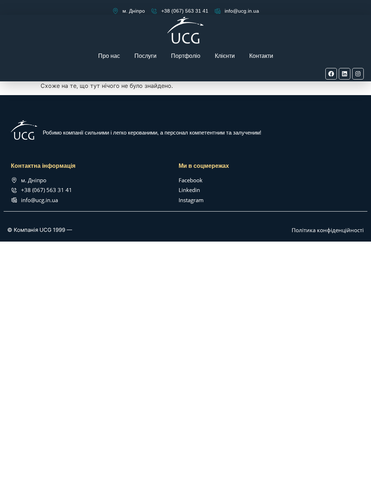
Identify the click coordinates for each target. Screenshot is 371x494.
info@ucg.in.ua (242, 11)
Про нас (109, 56)
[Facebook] (331, 74)
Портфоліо (185, 56)
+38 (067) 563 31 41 (184, 11)
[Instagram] (358, 74)
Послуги (145, 56)
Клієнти (225, 56)
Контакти (261, 56)
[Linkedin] (344, 74)
